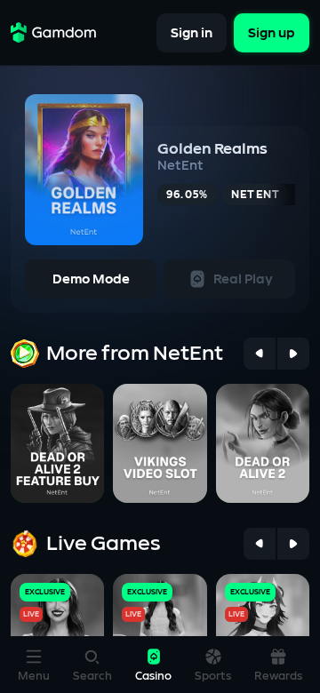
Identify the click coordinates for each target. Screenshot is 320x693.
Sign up (271, 32)
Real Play (243, 279)
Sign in (191, 32)
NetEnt (180, 165)
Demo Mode (91, 279)
